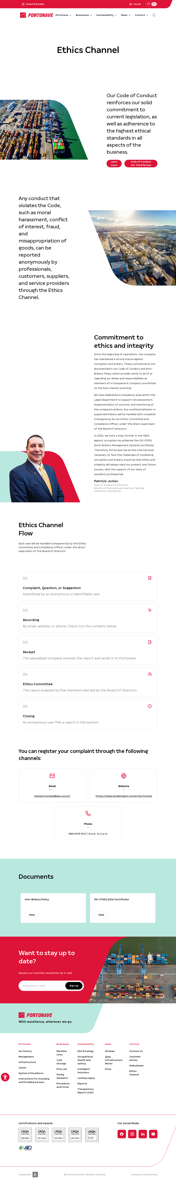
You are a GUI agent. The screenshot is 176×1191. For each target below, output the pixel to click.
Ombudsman (136, 1065)
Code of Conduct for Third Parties (141, 163)
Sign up (73, 985)
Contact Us (136, 1051)
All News (110, 1051)
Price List (62, 1069)
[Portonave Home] (36, 15)
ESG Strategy (86, 1051)
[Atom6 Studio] (35, 1174)
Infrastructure (27, 1062)
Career (22, 1067)
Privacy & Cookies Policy (144, 1174)
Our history (25, 1051)
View (32, 915)
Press (108, 1069)
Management (26, 1056)
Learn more (114, 163)
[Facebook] (122, 1134)
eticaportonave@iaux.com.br (52, 796)
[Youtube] (153, 1134)
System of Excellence (31, 1073)
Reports (82, 1083)
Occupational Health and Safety (85, 1060)
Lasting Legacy (86, 1078)
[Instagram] (132, 1134)
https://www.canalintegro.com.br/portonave (124, 796)
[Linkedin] (143, 1134)
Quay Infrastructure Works (113, 1060)
